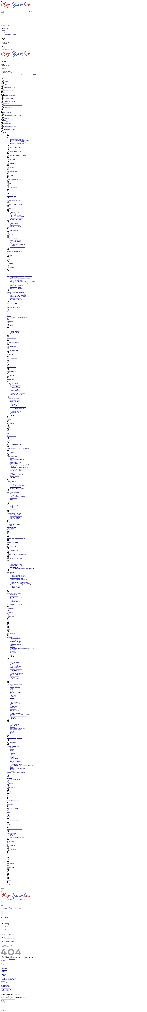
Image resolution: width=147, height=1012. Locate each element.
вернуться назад (5, 959)
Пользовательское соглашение (8, 979)
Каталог (3, 960)
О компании (4, 968)
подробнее (23, 998)
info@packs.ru (5, 47)
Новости (3, 971)
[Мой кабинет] (1, 904)
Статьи (2, 964)
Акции (2, 961)
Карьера (3, 972)
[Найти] (2, 14)
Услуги (2, 963)
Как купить (4, 982)
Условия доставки (5, 986)
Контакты (3, 974)
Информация (4, 975)
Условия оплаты (5, 985)
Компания (3, 965)
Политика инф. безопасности (8, 978)
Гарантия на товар (5, 988)
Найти (2, 1002)
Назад (9, 924)
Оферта (3, 981)
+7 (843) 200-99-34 (6, 25)
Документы (4, 970)
